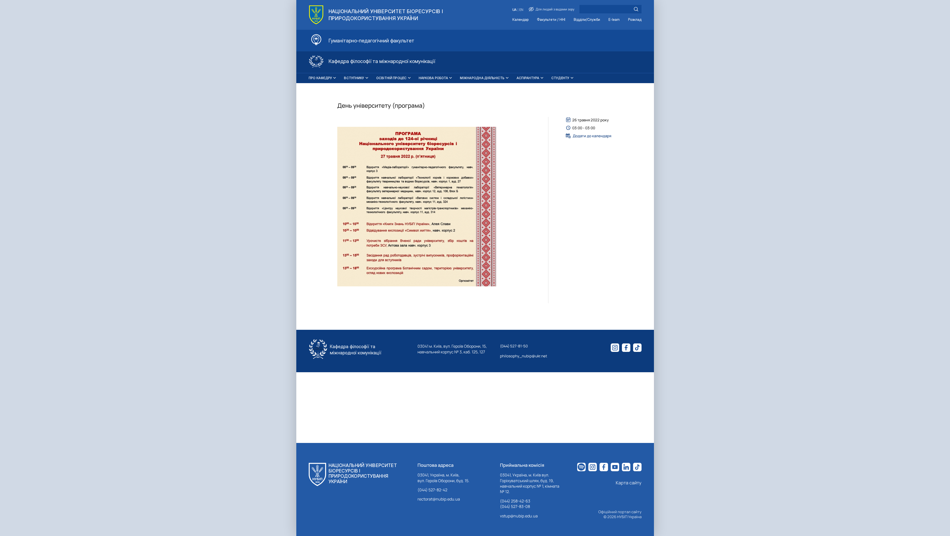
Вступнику (354, 78)
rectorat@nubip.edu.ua (439, 499)
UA (514, 9)
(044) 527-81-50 (514, 346)
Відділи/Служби (587, 20)
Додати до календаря (592, 135)
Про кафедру (320, 78)
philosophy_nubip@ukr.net (523, 356)
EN (521, 9)
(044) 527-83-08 (515, 506)
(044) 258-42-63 (515, 501)
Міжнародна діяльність (482, 78)
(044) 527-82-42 (432, 490)
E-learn (614, 20)
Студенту (560, 78)
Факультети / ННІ (551, 20)
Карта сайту (629, 482)
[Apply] (636, 9)
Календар (520, 20)
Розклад (635, 20)
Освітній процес (391, 78)
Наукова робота (433, 78)
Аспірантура (528, 78)
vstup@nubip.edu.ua (519, 516)
